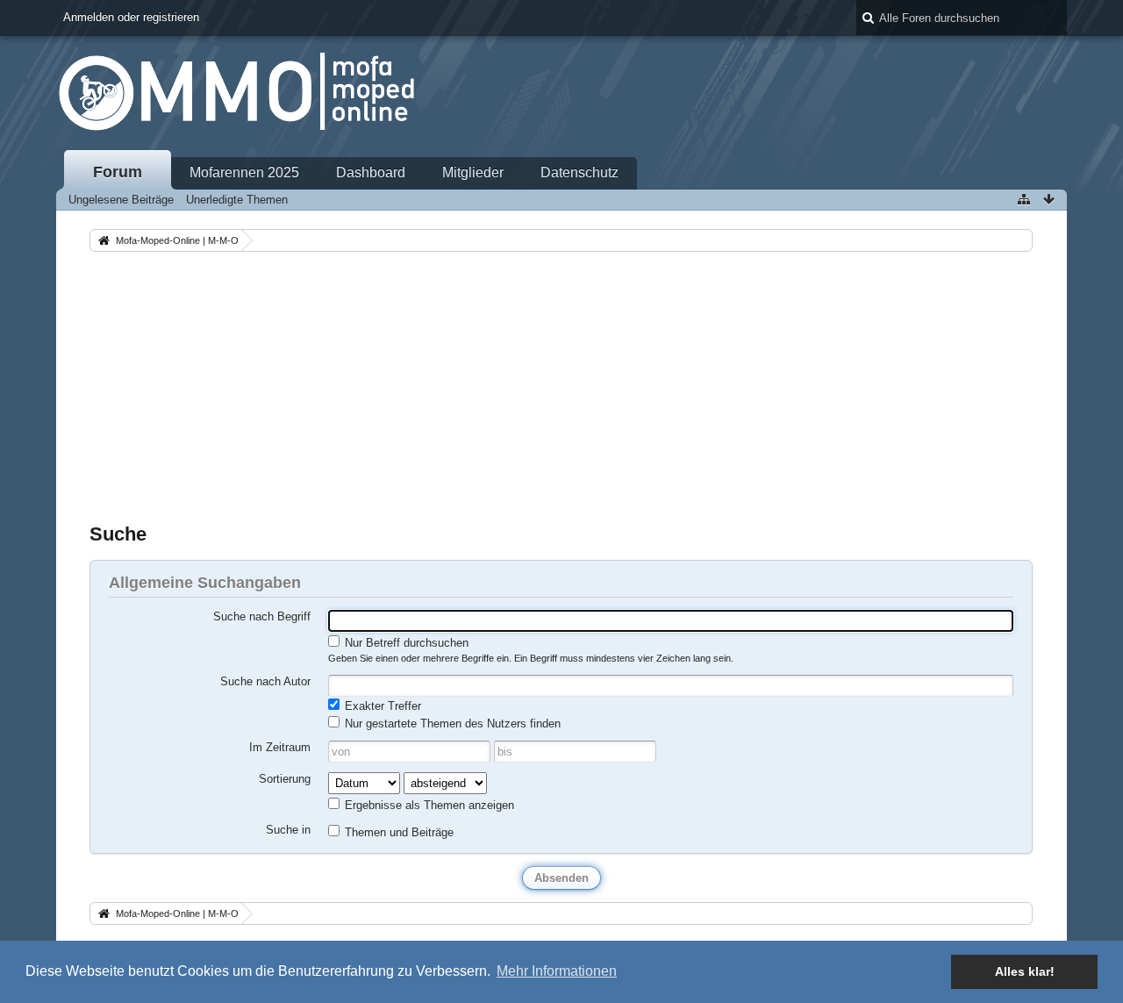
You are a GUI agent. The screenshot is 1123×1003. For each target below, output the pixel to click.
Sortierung (285, 778)
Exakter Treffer (381, 706)
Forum (117, 172)
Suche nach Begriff (262, 616)
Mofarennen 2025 (244, 172)
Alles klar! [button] (1025, 971)
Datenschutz (579, 172)
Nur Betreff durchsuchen (405, 642)
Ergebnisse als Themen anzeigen (427, 805)
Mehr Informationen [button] (557, 971)
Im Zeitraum (280, 747)
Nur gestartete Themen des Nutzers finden (451, 723)
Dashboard (370, 172)
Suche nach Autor (265, 681)
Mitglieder (473, 172)
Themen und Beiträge (397, 832)
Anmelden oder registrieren (131, 17)
